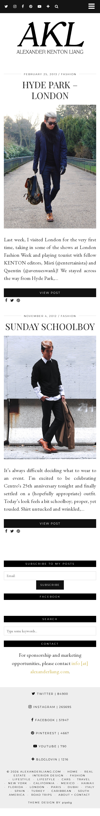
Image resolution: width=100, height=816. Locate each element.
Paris (56, 787)
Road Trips (41, 794)
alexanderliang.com (40, 771)
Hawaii (87, 783)
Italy (90, 787)
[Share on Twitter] (12, 300)
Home (72, 771)
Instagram (52, 707)
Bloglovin (51, 759)
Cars (66, 779)
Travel (83, 779)
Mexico (68, 783)
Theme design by (50, 802)
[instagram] (15, 6)
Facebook (51, 720)
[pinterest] (31, 6)
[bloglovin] (48, 6)
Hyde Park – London (50, 89)
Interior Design (48, 775)
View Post (50, 293)
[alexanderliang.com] (50, 36)
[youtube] (40, 6)
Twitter (52, 694)
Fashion (68, 74)
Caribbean (62, 791)
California (44, 783)
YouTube (52, 746)
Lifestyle (22, 779)
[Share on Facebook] (6, 300)
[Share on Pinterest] (18, 300)
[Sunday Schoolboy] (50, 457)
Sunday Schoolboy (50, 326)
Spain (20, 791)
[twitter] (6, 6)
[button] (93, 6)
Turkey (38, 791)
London (37, 787)
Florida (15, 787)
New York (17, 783)
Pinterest (52, 733)
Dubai (73, 787)
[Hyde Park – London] (50, 226)
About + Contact (74, 794)
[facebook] (23, 6)
